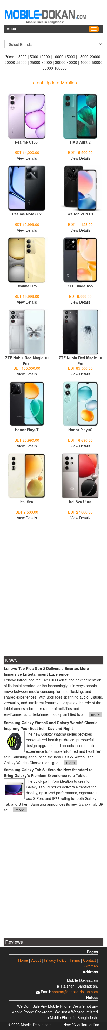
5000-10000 (40, 56)
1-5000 (21, 56)
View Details (27, 158)
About (36, 960)
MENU (11, 28)
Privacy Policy (55, 960)
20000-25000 (16, 62)
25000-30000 (41, 62)
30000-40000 (66, 62)
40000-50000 (91, 62)
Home (23, 960)
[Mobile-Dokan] (45, 14)
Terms (75, 960)
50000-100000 (55, 68)
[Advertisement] (53, 591)
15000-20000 (89, 56)
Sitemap (91, 966)
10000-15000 (64, 56)
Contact (89, 960)
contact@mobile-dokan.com (75, 991)
